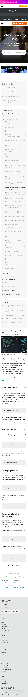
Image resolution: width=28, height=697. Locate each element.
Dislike (20, 576)
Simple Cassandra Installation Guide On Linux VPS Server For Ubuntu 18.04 (19, 584)
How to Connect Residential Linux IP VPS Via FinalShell (14, 311)
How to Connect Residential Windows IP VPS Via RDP (14, 306)
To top (25, 387)
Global (3, 14)
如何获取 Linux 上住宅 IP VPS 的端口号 (13, 318)
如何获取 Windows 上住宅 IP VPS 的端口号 (14, 315)
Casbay (12, 692)
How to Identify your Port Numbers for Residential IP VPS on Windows (13, 323)
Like (8, 576)
